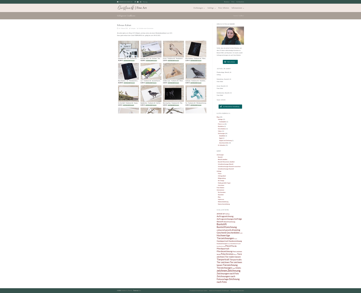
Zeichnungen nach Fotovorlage (226, 277)
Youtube (137, 2)
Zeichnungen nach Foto (228, 273)
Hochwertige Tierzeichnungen (225, 237)
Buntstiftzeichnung (227, 227)
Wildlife (238, 268)
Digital (221, 138)
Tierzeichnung (230, 265)
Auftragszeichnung (225, 216)
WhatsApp (145, 2)
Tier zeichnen (223, 262)
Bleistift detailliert (222, 159)
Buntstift (220, 157)
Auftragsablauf (222, 176)
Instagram (140, 2)
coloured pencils (224, 230)
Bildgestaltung (222, 178)
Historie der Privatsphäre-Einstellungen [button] (219, 290)
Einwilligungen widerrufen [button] (237, 290)
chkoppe (133, 28)
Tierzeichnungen (224, 268)
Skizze (235, 254)
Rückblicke (221, 126)
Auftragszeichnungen (225, 219)
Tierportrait (223, 259)
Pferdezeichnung (224, 251)
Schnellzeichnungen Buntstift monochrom (229, 166)
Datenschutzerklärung (224, 204)
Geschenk (221, 232)
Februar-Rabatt (124, 25)
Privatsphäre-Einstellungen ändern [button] (198, 290)
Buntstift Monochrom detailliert (226, 162)
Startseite (235, 15)
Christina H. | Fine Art (126, 290)
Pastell (238, 243)
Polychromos (227, 254)
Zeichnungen (221, 133)
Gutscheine (221, 185)
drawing (236, 229)
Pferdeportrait (223, 248)
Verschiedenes (222, 129)
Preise (219, 173)
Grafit (241, 233)
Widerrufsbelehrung (223, 201)
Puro (139, 290)
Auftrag (227, 214)
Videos (220, 131)
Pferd (228, 246)
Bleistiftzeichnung (229, 222)
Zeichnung (234, 270)
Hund (235, 238)
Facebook (135, 2)
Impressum (221, 199)
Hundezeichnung (235, 241)
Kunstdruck (234, 243)
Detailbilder (222, 136)
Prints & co (221, 124)
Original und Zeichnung (225, 140)
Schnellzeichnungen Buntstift (226, 169)
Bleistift (220, 222)
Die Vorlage (221, 180)
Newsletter (226, 2)
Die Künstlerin (240, 2)
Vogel (233, 268)
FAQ (232, 2)
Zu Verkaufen (221, 145)
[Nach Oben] (356, 288)
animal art (221, 213)
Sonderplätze (222, 121)
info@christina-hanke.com (125, 2)
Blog (218, 117)
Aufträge (210, 8)
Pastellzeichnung (221, 246)
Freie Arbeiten (223, 8)
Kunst (228, 243)
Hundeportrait (222, 241)
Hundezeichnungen (222, 243)
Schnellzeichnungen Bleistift (225, 164)
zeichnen (222, 270)
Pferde (234, 246)
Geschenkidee (232, 232)
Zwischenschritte (223, 143)
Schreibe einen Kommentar (146, 28)
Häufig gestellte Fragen (224, 183)
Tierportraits (236, 259)
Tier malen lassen (233, 257)
